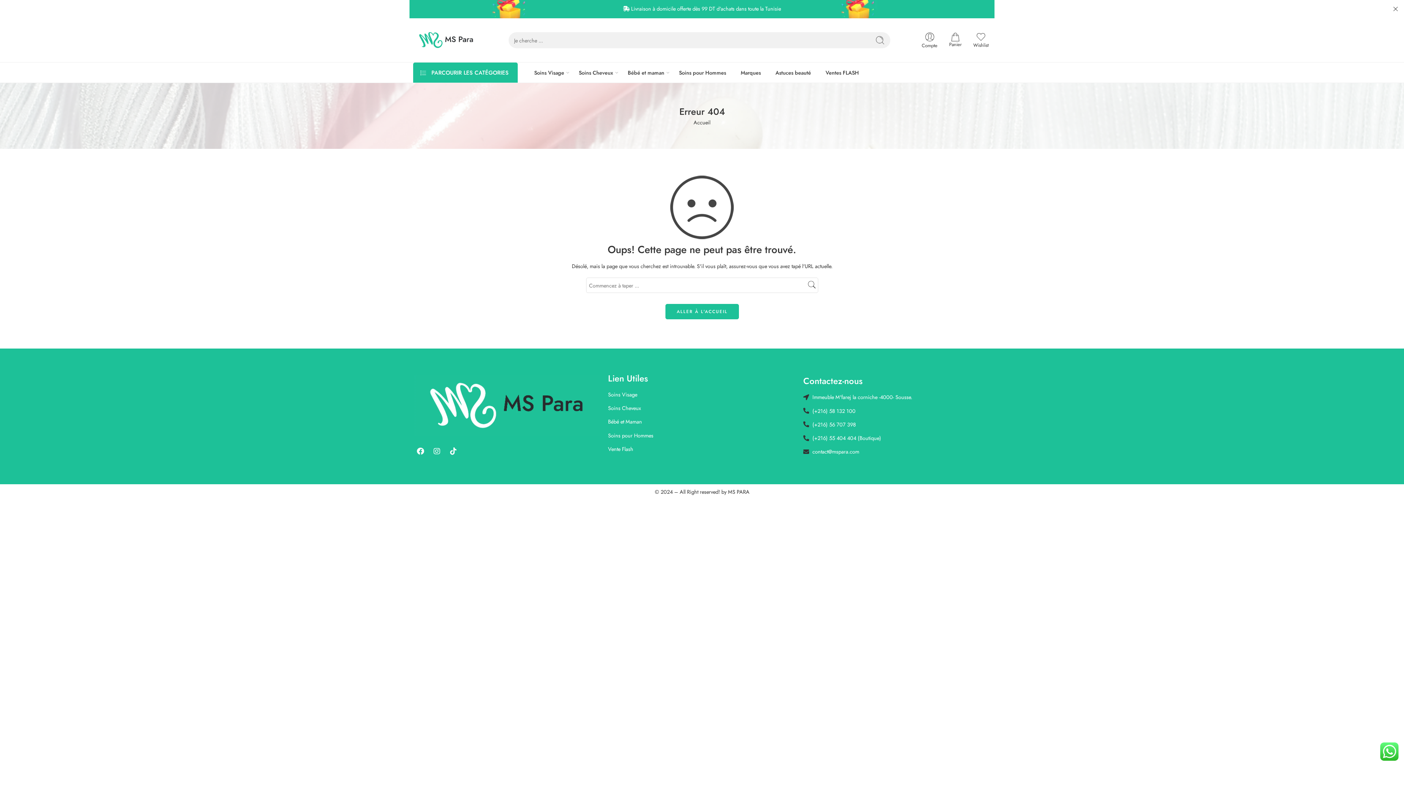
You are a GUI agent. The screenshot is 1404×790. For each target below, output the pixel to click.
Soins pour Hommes (702, 72)
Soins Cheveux (596, 72)
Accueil (702, 122)
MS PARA (739, 492)
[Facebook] (420, 451)
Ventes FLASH (842, 72)
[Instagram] (437, 451)
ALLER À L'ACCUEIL (702, 311)
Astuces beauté (793, 72)
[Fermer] (1395, 9)
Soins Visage (549, 72)
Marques (751, 72)
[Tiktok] (453, 451)
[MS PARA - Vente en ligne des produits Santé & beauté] (446, 40)
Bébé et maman (646, 72)
